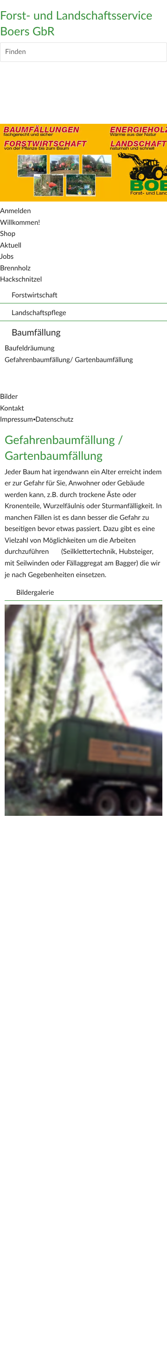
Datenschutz (54, 419)
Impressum (16, 419)
